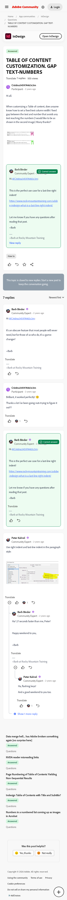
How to (11, 256)
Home (10, 16)
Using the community (17, 877)
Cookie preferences (16, 883)
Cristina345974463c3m (24, 85)
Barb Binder (21, 169)
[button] (6, 8)
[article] (33, 342)
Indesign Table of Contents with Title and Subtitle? (33, 795)
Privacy (48, 877)
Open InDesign (50, 36)
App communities (27, 16)
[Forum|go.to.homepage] (25, 7)
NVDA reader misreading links (22, 757)
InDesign (45, 16)
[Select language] (43, 7)
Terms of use (36, 877)
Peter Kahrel (18, 537)
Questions (12, 19)
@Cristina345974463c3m (25, 178)
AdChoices (15, 895)
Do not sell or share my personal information (28, 889)
